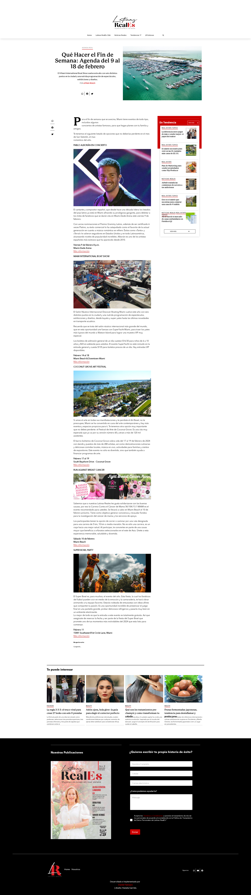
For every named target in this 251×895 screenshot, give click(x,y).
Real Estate (167, 162)
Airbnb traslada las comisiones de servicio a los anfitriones (172, 185)
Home (89, 35)
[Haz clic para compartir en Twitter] (92, 93)
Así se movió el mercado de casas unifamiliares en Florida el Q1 (172, 218)
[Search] (160, 35)
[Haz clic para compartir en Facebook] (87, 93)
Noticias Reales (121, 35)
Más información (81, 251)
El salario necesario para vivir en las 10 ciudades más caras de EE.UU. (172, 151)
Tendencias (134, 35)
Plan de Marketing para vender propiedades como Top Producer (171, 168)
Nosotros (76, 869)
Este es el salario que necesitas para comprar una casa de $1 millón (172, 201)
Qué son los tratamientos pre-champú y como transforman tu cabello (142, 713)
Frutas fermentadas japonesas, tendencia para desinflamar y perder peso (180, 713)
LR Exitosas (149, 35)
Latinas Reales (89, 83)
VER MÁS (191, 123)
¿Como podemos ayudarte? (143, 791)
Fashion (50, 706)
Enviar (135, 832)
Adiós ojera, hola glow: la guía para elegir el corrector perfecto (102, 711)
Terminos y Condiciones (153, 816)
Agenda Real (87, 47)
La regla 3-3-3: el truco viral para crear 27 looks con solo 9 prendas (64, 711)
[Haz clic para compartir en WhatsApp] (82, 93)
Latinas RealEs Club (103, 35)
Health (167, 706)
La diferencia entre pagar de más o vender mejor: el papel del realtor (173, 134)
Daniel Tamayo (125, 884)
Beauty (89, 706)
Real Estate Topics (170, 128)
